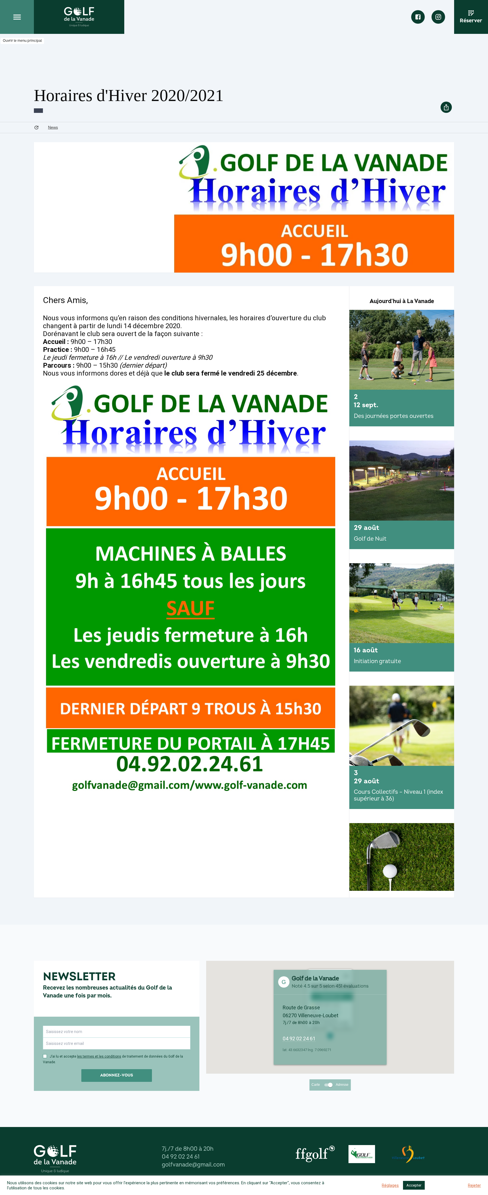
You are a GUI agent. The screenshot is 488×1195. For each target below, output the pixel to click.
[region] (401, 600)
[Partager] (446, 107)
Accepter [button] (413, 1185)
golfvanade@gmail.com (193, 1164)
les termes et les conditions (99, 1056)
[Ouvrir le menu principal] (17, 17)
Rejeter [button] (474, 1185)
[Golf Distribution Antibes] (362, 1154)
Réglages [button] (390, 1185)
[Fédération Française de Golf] (315, 1154)
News (53, 127)
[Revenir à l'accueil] (79, 17)
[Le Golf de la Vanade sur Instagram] (438, 17)
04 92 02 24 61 (299, 1038)
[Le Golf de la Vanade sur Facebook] (418, 17)
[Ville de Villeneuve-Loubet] (408, 1154)
